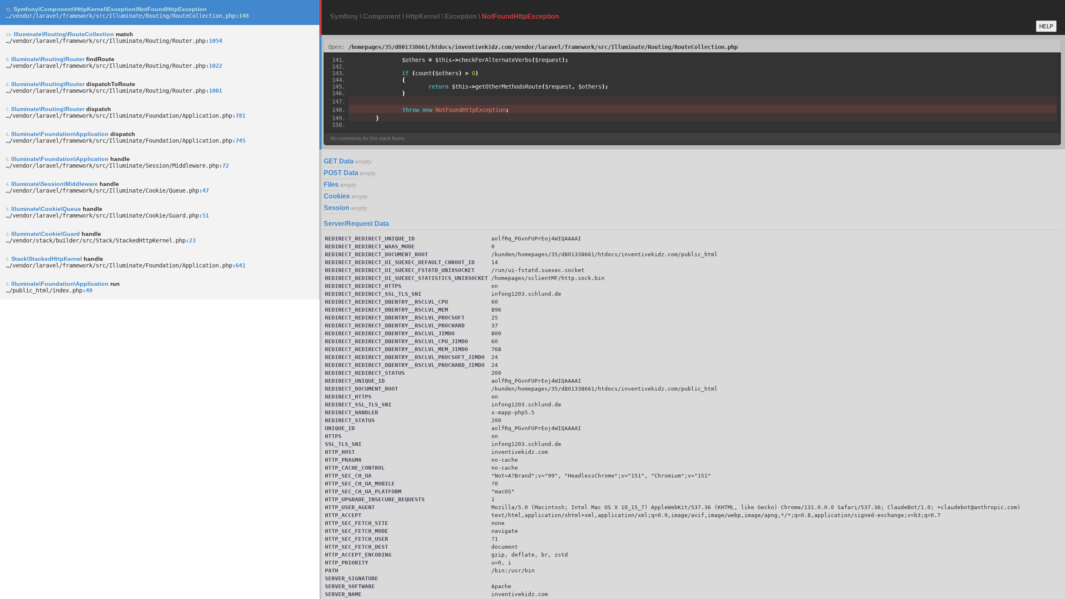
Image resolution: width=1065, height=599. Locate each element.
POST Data (341, 172)
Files (331, 184)
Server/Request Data (356, 223)
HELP (1046, 26)
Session (336, 207)
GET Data (339, 161)
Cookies (337, 196)
